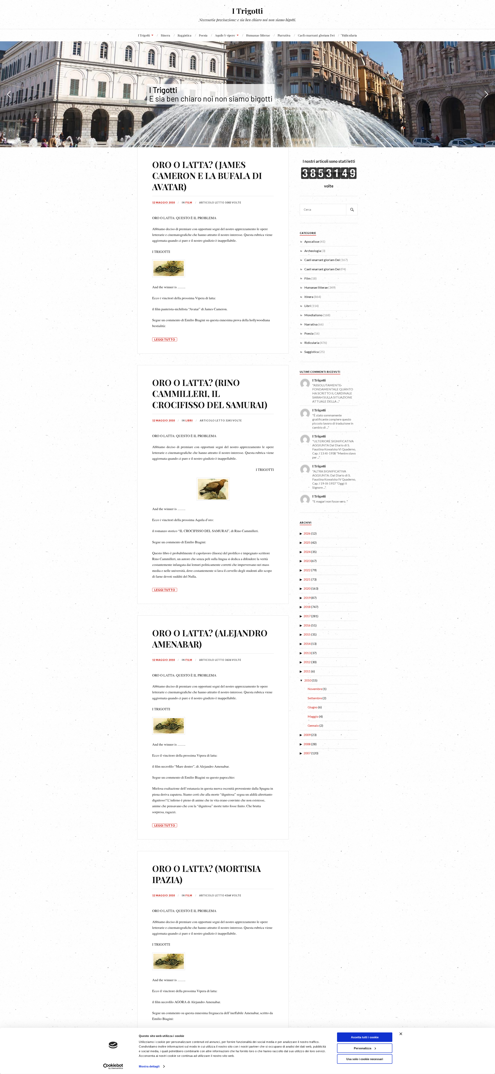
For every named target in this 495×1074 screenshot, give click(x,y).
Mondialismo (313, 315)
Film (188, 202)
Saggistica (184, 35)
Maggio (313, 716)
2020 (307, 588)
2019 (307, 597)
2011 (307, 671)
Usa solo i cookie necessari (364, 1059)
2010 (307, 680)
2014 (307, 643)
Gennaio (313, 725)
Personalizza (362, 1048)
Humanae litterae (258, 35)
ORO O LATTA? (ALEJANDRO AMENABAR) (209, 638)
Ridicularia (349, 35)
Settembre (315, 698)
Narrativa (284, 35)
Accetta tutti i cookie (365, 1037)
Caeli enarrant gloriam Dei (316, 35)
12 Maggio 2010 (163, 202)
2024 (307, 552)
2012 (307, 662)
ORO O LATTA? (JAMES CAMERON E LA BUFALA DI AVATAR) (207, 175)
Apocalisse (311, 241)
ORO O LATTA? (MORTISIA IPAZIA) (206, 874)
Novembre (315, 689)
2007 (307, 753)
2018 (307, 607)
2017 (307, 616)
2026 (307, 533)
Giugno (312, 707)
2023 (307, 561)
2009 (307, 735)
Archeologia (312, 251)
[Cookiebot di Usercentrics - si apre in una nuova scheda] (113, 1066)
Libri (189, 420)
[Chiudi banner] (400, 1033)
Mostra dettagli (149, 1066)
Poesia (203, 35)
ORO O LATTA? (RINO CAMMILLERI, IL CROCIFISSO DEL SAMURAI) (209, 393)
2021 (307, 579)
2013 (307, 653)
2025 (307, 542)
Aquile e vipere (225, 35)
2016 (307, 625)
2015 (307, 634)
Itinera (165, 35)
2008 (307, 744)
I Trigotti (247, 11)
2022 (307, 570)
